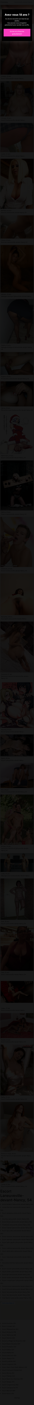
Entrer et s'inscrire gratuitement (17, 32)
